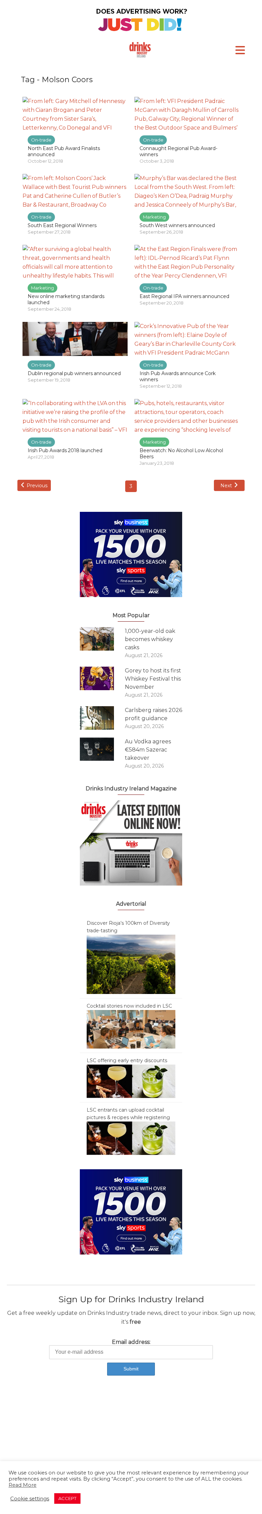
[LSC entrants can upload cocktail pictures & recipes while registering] (131, 1138)
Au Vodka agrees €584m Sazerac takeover (148, 749)
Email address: (131, 1342)
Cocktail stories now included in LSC (129, 1006)
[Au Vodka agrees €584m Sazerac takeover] (102, 749)
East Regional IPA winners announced (184, 296)
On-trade (41, 140)
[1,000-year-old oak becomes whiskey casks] (102, 639)
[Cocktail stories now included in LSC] (131, 1029)
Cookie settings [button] (29, 1499)
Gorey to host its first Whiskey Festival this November (153, 678)
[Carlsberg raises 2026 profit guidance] (102, 718)
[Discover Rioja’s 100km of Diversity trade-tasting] (131, 964)
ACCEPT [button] (67, 1498)
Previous (37, 486)
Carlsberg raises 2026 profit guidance (153, 714)
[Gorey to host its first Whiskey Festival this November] (102, 678)
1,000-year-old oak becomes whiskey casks (150, 639)
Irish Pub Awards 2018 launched (65, 450)
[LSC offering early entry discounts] (131, 1081)
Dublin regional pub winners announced (74, 373)
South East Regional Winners (62, 225)
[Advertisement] (131, 1439)
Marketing (154, 217)
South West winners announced (177, 225)
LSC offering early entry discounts (127, 1060)
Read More (23, 1485)
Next (226, 486)
